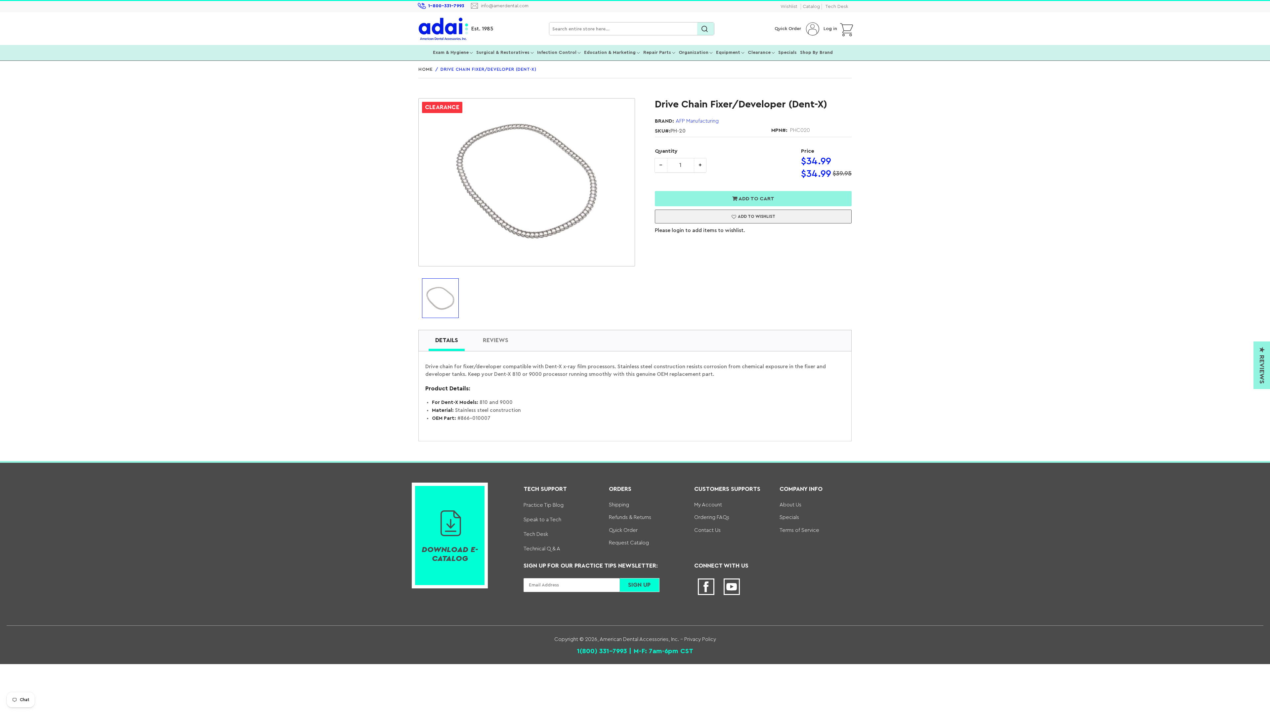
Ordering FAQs (711, 517)
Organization (693, 52)
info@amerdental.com (505, 6)
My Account (708, 504)
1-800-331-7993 (446, 6)
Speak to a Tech (542, 519)
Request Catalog (629, 542)
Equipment (728, 52)
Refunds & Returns (630, 517)
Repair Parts (657, 52)
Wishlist (789, 6)
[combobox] (631, 29)
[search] (705, 29)
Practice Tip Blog (544, 505)
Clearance (759, 52)
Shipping (619, 504)
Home (425, 69)
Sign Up (639, 585)
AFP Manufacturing (697, 121)
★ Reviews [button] (1261, 365)
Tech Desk (836, 6)
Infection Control (556, 52)
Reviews (495, 340)
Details (446, 340)
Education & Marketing (610, 52)
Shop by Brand (816, 52)
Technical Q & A (542, 548)
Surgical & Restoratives (502, 52)
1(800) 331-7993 (602, 651)
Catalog (811, 6)
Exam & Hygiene (451, 52)
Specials (787, 52)
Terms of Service (799, 530)
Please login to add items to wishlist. (700, 230)
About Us (790, 504)
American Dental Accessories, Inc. (639, 639)
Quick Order (788, 28)
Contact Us (707, 530)
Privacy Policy (699, 639)
